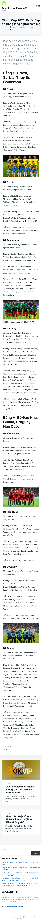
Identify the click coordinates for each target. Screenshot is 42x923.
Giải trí (5, 749)
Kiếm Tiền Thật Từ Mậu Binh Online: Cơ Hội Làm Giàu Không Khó (19, 819)
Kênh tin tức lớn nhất (15, 8)
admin (15, 28)
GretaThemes (21, 919)
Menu (39, 6)
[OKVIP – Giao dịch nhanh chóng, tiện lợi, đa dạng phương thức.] (21, 770)
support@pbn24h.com (15, 906)
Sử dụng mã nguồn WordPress (15, 917)
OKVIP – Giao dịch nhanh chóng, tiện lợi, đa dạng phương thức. (19, 789)
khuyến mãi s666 (18, 56)
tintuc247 (12, 737)
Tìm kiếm (4, 850)
